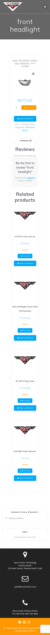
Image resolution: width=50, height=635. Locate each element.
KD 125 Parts (24, 60)
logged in (31, 177)
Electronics (25, 63)
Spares (25, 130)
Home (15, 60)
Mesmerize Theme (26, 631)
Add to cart (29, 107)
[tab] (26, 140)
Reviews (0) (26, 140)
